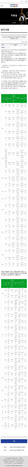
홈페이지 (22, 290)
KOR (22, 1)
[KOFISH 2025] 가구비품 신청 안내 (17, 450)
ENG (26, 1)
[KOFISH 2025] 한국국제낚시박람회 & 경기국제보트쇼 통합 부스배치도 (18, 447)
